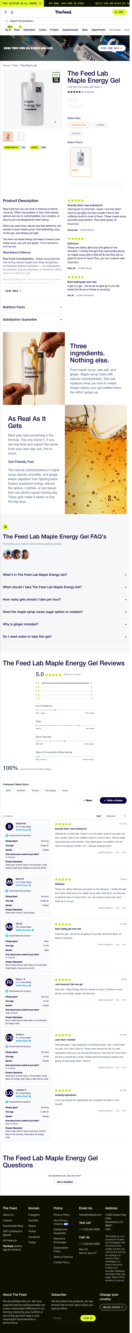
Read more (11, 291)
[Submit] (6, 20)
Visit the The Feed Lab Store (83, 87)
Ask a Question (67, 1182)
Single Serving (78, 124)
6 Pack (100, 124)
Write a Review (116, 801)
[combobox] (65, 20)
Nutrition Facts (14, 307)
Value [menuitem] (65, 790)
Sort (99, 816)
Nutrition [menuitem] (21, 790)
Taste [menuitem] (8, 790)
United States (111, 1307)
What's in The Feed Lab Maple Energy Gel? (35, 575)
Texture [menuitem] (35, 790)
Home (6, 65)
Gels (15, 65)
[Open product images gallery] (55, 122)
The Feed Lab (29, 65)
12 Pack (75, 133)
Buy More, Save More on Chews (51, 3)
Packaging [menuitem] (50, 790)
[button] (80, 92)
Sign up (88, 1318)
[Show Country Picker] (40, 3)
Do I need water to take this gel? (27, 636)
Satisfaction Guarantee (20, 319)
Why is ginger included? (20, 624)
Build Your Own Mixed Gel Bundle (100, 3)
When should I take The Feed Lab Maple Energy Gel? (42, 587)
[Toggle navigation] (5, 12)
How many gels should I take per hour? (32, 599)
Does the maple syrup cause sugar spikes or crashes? (43, 612)
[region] (65, 3)
